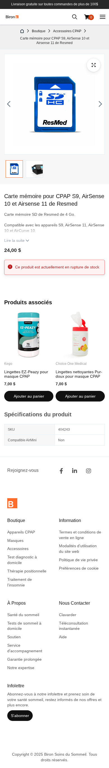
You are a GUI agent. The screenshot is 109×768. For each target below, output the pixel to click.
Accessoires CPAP (67, 31)
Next (100, 104)
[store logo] (12, 17)
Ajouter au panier (29, 396)
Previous (8, 104)
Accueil (22, 31)
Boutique (39, 31)
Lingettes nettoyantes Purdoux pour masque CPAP (79, 374)
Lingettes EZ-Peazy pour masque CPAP (26, 374)
